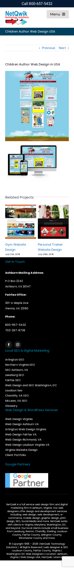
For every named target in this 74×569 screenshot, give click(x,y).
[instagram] (17, 344)
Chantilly (40, 531)
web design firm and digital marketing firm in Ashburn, (39, 506)
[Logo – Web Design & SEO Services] (17, 11)
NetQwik (47, 557)
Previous (48, 48)
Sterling (51, 531)
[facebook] (8, 344)
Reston (30, 531)
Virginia (29, 524)
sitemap (59, 557)
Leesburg (19, 531)
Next (62, 48)
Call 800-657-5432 (37, 4)
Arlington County (51, 534)
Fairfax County (31, 534)
